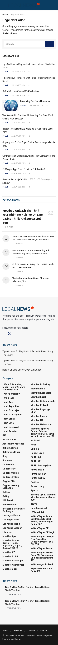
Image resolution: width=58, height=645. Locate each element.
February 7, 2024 (18, 72)
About (5, 630)
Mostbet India (38, 388)
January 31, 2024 (36, 105)
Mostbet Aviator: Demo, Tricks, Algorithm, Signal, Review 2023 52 (12, 544)
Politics (35, 482)
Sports (34, 490)
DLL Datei (7, 500)
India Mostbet (9, 504)
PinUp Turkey (38, 478)
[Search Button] (49, 44)
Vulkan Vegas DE (39, 528)
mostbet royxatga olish (40, 410)
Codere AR (8, 464)
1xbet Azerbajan (10, 410)
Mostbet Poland (39, 405)
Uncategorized (39, 508)
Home (5, 14)
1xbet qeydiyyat (10, 427)
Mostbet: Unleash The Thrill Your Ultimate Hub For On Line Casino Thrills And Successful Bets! (22, 216)
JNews (13, 635)
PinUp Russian (38, 474)
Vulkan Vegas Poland (42, 548)
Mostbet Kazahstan (41, 393)
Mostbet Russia (39, 416)
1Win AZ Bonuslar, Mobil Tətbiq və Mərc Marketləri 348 (13, 387)
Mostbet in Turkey (40, 384)
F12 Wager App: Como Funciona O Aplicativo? (23, 169)
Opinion (35, 449)
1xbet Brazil (8, 418)
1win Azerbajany (11, 393)
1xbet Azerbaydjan (12, 414)
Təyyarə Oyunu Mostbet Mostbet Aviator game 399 (43, 497)
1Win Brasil (8, 398)
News (33, 444)
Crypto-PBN (8, 481)
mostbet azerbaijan (12, 560)
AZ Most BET (9, 439)
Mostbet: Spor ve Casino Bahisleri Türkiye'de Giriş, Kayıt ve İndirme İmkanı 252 (42, 432)
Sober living (37, 486)
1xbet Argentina (10, 406)
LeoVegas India (10, 519)
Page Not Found (18, 14)
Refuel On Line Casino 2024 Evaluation (20, 91)
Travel (34, 504)
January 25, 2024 (18, 136)
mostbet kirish (38, 397)
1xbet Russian (9, 431)
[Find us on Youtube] (20, 334)
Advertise (18, 630)
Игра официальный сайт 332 (41, 569)
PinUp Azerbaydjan (41, 465)
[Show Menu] (3, 5)
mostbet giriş (9, 569)
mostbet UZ (37, 420)
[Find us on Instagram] (15, 334)
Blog (4, 456)
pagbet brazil (38, 453)
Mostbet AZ (8, 552)
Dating (6, 496)
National (35, 440)
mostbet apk (9, 536)
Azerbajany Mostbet (13, 443)
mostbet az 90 (10, 556)
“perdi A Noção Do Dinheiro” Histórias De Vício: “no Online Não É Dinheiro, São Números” (33, 238)
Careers (31, 630)
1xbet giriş (8, 423)
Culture (6, 492)
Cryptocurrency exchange (10, 486)
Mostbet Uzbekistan (41, 424)
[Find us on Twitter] (9, 334)
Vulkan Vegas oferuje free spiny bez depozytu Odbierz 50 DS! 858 (42, 540)
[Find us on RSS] (26, 334)
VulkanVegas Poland (42, 564)
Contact (43, 630)
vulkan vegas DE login (43, 532)
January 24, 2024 (18, 150)
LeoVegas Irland (11, 524)
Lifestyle (7, 532)
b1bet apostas (10, 448)
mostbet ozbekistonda (43, 401)
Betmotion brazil (11, 452)
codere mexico (10, 473)
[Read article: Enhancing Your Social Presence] (10, 105)
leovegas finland (11, 515)
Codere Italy (8, 468)
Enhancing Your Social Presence (35, 101)
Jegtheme (15, 639)
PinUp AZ (36, 461)
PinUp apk (36, 457)
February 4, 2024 (18, 95)
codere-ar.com (10, 477)
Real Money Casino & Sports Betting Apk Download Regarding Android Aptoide (30, 252)
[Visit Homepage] (24, 5)
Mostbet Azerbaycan (13, 564)
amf (6, 72)
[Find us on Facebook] (3, 334)
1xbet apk (7, 402)
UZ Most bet (37, 512)
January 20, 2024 (18, 187)
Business (7, 460)
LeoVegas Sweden (12, 528)
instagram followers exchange (13, 510)
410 (4, 435)
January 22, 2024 (18, 163)
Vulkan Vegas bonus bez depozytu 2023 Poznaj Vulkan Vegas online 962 (42, 520)
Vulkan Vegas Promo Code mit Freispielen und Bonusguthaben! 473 (42, 556)
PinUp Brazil (37, 469)
